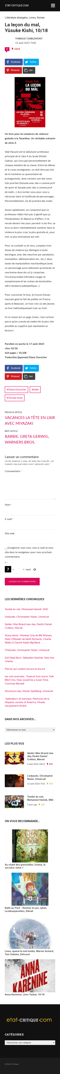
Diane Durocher (17, 389)
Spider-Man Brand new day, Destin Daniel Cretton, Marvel (40, 756)
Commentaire (13, 471)
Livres (32, 17)
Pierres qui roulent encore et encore (25, 669)
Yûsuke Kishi (15, 398)
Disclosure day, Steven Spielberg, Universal (29, 691)
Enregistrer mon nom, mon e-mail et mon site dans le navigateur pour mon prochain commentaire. (29, 552)
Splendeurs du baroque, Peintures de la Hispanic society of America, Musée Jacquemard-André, (27, 702)
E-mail (9, 519)
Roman (41, 17)
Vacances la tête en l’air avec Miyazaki (30, 420)
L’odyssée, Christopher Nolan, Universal (27, 616)
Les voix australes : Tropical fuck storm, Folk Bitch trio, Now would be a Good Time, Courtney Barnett (29, 680)
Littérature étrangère (16, 17)
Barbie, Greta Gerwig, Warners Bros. (27, 439)
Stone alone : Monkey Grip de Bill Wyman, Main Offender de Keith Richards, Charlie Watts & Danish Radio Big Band (28, 639)
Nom (8, 504)
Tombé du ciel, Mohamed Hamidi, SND (26, 609)
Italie (36, 389)
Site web (10, 533)
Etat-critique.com (16, 5)
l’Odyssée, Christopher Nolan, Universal (27, 650)
